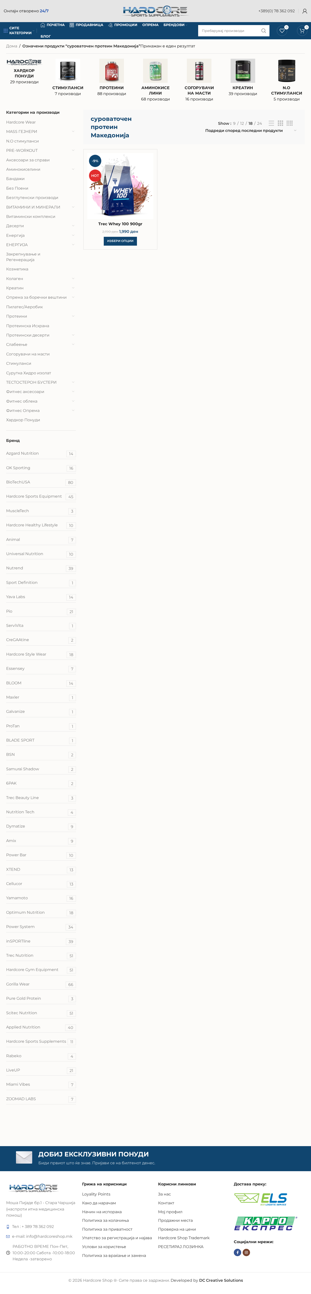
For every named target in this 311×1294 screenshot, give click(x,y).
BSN (39, 754)
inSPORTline (39, 941)
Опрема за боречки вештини (36, 297)
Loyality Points (96, 1194)
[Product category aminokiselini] (155, 82)
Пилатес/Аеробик (24, 307)
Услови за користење (104, 1246)
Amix (39, 841)
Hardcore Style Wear (39, 654)
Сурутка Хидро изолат (28, 373)
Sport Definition (39, 582)
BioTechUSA (39, 482)
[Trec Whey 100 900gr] (120, 186)
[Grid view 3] (280, 123)
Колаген (14, 278)
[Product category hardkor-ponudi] (24, 73)
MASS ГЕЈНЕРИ (21, 131)
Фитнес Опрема (23, 410)
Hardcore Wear (21, 122)
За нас (164, 1194)
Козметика (17, 269)
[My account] (305, 11)
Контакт (166, 1203)
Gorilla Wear (39, 984)
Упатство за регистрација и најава (117, 1238)
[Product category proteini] (111, 79)
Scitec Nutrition (39, 1013)
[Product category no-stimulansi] (286, 82)
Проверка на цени (177, 1229)
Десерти (15, 226)
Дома (11, 46)
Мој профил (170, 1212)
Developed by (207, 1280)
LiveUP (39, 1070)
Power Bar (39, 855)
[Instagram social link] (246, 1252)
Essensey (39, 668)
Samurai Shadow (39, 769)
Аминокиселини (23, 169)
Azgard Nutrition (39, 453)
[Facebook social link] (237, 1252)
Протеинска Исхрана (27, 326)
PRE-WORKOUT (22, 150)
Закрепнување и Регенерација (23, 257)
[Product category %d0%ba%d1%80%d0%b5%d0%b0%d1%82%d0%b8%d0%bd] (243, 79)
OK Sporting (39, 468)
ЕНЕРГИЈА (17, 244)
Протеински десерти (27, 335)
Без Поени (17, 188)
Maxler (39, 697)
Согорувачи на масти (28, 354)
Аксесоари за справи (28, 160)
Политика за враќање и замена (114, 1255)
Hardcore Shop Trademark (184, 1238)
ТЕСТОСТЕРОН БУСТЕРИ (31, 382)
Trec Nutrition (39, 955)
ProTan (39, 726)
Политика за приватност (107, 1229)
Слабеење (16, 344)
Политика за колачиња (105, 1220)
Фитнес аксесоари (25, 391)
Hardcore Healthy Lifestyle (39, 525)
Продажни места (175, 1220)
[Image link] (33, 1187)
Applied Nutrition (39, 1027)
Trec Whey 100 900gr (120, 224)
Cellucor (39, 883)
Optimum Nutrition (39, 912)
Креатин (15, 288)
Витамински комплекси (30, 216)
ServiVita (39, 625)
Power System (39, 926)
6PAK (39, 783)
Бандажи (15, 178)
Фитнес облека (21, 401)
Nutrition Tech (39, 812)
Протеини (16, 316)
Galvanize (39, 711)
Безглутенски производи (32, 197)
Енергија (15, 235)
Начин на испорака (102, 1212)
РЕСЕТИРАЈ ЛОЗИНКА (181, 1246)
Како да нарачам (99, 1203)
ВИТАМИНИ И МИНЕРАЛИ (33, 207)
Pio (39, 611)
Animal (39, 539)
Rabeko (39, 1056)
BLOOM (39, 683)
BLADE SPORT (39, 740)
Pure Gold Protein (39, 998)
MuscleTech (39, 511)
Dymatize (39, 826)
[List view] (271, 123)
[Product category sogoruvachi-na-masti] (199, 82)
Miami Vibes (39, 1084)
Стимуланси (18, 363)
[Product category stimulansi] (68, 79)
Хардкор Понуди (23, 420)
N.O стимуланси (22, 141)
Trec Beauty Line (39, 798)
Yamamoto (39, 898)
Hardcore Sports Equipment (39, 496)
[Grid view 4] (290, 123)
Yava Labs (39, 597)
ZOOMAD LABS (39, 1099)
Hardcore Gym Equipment (39, 969)
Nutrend (39, 568)
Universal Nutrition (39, 554)
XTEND (39, 869)
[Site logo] (156, 10)
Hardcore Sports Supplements (39, 1041)
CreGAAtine (39, 640)
